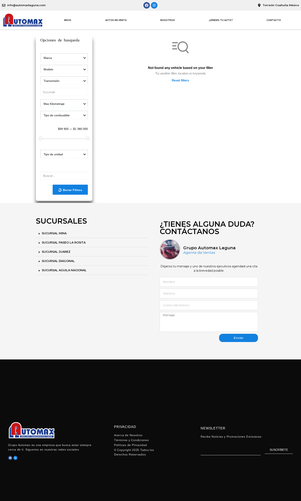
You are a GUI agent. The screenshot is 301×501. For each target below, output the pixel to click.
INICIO (67, 20)
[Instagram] (154, 5)
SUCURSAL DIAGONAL (58, 261)
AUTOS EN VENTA (116, 20)
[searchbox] (65, 92)
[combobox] (64, 57)
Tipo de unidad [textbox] (53, 154)
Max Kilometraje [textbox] (54, 103)
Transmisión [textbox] (51, 80)
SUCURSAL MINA (54, 233)
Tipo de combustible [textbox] (57, 115)
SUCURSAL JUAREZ (56, 252)
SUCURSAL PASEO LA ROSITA (64, 242)
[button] (92, 233)
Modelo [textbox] (48, 69)
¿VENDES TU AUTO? (221, 20)
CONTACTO (274, 20)
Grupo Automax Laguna (209, 247)
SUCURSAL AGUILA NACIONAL (64, 270)
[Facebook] (146, 5)
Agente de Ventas (199, 252)
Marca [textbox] (48, 57)
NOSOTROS (167, 20)
